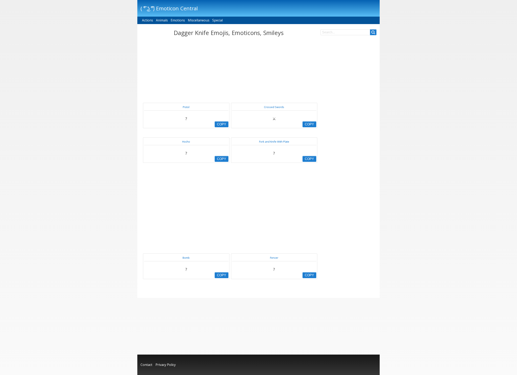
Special (217, 20)
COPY (221, 124)
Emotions (178, 20)
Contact (146, 364)
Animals (162, 20)
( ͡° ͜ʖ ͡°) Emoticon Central (169, 8)
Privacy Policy (166, 364)
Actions (147, 20)
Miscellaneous (198, 20)
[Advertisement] (228, 69)
